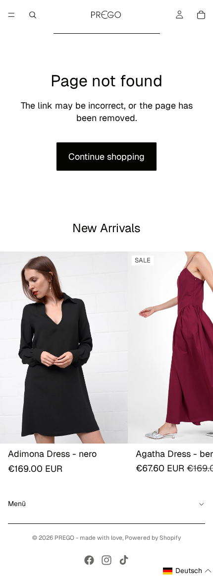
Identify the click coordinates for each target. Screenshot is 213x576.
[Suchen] (33, 15)
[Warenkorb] (201, 15)
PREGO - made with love (88, 538)
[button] (187, 571)
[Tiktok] (124, 560)
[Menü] (11, 14)
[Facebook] (89, 560)
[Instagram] (106, 560)
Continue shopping (106, 156)
